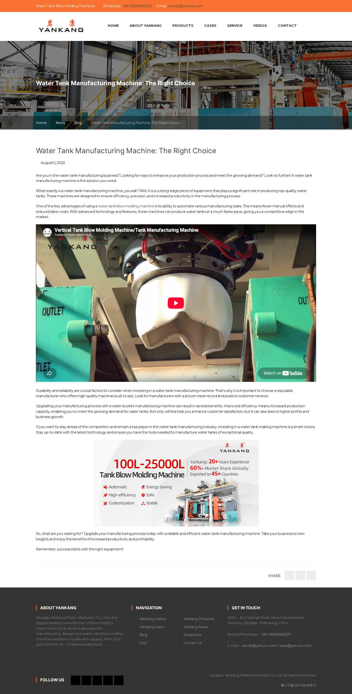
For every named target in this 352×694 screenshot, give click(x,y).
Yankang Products (198, 619)
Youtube (246, 6)
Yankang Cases (151, 627)
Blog (78, 123)
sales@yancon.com (295, 645)
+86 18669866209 (137, 6)
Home (41, 123)
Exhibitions (192, 635)
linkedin (254, 6)
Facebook (262, 6)
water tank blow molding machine (126, 206)
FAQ (143, 643)
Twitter (270, 6)
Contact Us (192, 643)
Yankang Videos (152, 619)
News (60, 123)
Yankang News (195, 627)
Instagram (278, 6)
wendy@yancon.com (185, 6)
